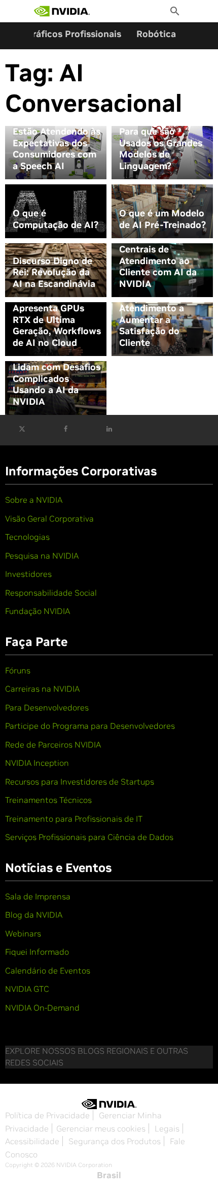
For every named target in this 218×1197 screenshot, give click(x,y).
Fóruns (17, 670)
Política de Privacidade (47, 1115)
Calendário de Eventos (47, 970)
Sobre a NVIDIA (33, 500)
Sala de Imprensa (37, 896)
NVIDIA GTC (27, 989)
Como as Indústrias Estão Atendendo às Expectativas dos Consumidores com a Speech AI (56, 143)
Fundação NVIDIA (37, 611)
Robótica (156, 34)
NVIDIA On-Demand (42, 1007)
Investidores (28, 574)
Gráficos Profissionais (73, 34)
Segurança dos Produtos (114, 1141)
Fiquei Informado (37, 952)
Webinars (23, 933)
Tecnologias (27, 537)
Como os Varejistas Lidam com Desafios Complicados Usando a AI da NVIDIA (56, 378)
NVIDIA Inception (37, 763)
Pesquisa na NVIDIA (42, 556)
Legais (167, 1128)
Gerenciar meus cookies (101, 1128)
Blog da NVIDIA (33, 915)
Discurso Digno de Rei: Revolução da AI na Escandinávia (54, 272)
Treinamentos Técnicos (48, 800)
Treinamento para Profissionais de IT (73, 819)
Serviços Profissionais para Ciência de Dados (89, 837)
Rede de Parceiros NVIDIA (53, 744)
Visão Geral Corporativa (49, 518)
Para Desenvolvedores (47, 707)
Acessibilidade (32, 1141)
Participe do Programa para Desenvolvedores (90, 726)
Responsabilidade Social (51, 593)
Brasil (109, 1175)
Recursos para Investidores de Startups (79, 782)
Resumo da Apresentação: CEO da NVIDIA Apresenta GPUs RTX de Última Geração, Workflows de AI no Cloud (57, 308)
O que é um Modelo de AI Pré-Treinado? (162, 219)
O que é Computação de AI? (55, 219)
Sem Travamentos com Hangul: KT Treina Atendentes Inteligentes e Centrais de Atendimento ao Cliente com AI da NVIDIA (159, 243)
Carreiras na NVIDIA (42, 689)
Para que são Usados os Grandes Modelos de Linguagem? (160, 149)
